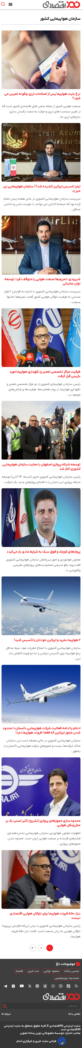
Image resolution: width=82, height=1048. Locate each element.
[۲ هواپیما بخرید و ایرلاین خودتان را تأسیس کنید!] (41, 606)
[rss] (76, 986)
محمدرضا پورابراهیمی (67, 978)
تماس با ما (74, 1014)
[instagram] (13, 986)
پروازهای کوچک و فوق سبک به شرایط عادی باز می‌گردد (43, 552)
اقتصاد (19, 971)
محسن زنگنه (71, 971)
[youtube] (21, 986)
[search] (4, 4)
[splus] (45, 986)
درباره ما (6, 1014)
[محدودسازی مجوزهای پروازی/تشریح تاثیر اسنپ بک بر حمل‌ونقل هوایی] (41, 786)
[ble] (61, 986)
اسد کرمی (33, 971)
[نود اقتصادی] (52, 4)
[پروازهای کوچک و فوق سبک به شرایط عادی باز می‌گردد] (41, 517)
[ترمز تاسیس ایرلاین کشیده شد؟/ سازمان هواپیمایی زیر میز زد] (41, 152)
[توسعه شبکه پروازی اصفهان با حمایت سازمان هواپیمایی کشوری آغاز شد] (41, 430)
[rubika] (53, 986)
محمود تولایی (51, 971)
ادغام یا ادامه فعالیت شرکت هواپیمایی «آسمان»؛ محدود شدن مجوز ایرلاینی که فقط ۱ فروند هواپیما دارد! (41, 730)
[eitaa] (68, 986)
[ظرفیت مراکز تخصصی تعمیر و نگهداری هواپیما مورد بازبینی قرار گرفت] (41, 337)
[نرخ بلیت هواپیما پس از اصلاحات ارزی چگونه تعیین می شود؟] (41, 59)
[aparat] (37, 986)
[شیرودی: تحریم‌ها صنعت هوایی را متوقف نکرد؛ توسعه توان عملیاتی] (41, 245)
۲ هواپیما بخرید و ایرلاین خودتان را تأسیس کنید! (47, 640)
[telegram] (5, 986)
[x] (29, 986)
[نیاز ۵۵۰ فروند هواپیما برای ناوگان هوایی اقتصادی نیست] (41, 879)
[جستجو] (4, 1006)
